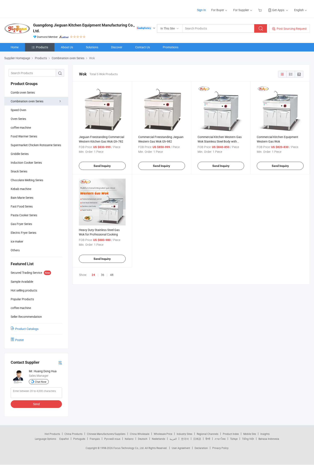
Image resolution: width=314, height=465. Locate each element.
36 (102, 275)
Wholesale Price (163, 434)
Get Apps (278, 10)
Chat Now (40, 381)
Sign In (201, 10)
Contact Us (142, 47)
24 (93, 275)
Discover (116, 47)
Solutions (92, 47)
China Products (73, 434)
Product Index (231, 434)
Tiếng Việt (248, 438)
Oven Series (18, 119)
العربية (173, 438)
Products (42, 47)
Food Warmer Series (24, 136)
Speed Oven (18, 110)
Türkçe (234, 438)
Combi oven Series (23, 92)
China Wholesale (139, 434)
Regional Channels (207, 434)
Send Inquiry (102, 166)
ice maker (17, 241)
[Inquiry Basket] (260, 10)
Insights (265, 434)
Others (15, 250)
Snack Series (19, 171)
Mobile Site (249, 434)
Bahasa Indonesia (268, 438)
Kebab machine (21, 189)
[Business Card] (60, 362)
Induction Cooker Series (26, 162)
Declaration (201, 448)
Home (15, 47)
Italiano (129, 438)
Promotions (170, 47)
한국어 (185, 438)
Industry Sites (184, 434)
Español (64, 438)
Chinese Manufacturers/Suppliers (106, 434)
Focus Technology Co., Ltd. (129, 448)
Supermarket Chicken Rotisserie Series (36, 145)
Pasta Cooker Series (24, 215)
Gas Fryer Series (21, 224)
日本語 (197, 438)
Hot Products (52, 434)
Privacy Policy (220, 448)
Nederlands (158, 438)
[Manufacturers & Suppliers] (31, 8)
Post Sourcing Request (292, 28)
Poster (19, 340)
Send (36, 404)
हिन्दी (207, 438)
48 (111, 275)
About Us (67, 47)
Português (79, 438)
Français (95, 438)
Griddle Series (20, 154)
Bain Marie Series (22, 198)
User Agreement (181, 448)
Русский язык (112, 438)
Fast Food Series (22, 206)
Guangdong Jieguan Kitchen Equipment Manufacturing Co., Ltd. (84, 28)
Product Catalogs (26, 329)
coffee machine (21, 127)
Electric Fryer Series (23, 233)
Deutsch (142, 438)
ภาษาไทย (220, 438)
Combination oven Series (27, 101)
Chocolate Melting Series (27, 180)
